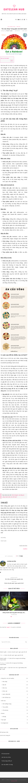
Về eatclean (15, 710)
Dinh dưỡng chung (15, 703)
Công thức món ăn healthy (14, 678)
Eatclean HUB (14, 780)
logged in (8, 627)
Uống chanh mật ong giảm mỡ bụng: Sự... (14, 612)
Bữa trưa (15, 687)
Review (14, 713)
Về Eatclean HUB (4, 732)
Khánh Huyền (9, 30)
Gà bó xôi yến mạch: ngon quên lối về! (17, 652)
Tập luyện (14, 719)
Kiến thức (14, 700)
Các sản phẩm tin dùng (7, 764)
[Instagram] (17, 19)
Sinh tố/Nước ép (15, 697)
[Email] (18, 19)
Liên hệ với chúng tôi (5, 735)
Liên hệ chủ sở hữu (6, 757)
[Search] (26, 19)
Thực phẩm (15, 707)
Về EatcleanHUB (5, 753)
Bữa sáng (15, 681)
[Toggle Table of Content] (10, 60)
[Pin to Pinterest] (20, 556)
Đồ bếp (15, 716)
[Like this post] (17, 556)
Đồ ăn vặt (15, 691)
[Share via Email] (21, 556)
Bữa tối (15, 684)
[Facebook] (15, 19)
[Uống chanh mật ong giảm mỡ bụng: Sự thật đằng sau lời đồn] (14, 601)
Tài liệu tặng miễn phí (6, 760)
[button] (1, 604)
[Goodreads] (20, 19)
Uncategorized (14, 723)
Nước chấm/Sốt (15, 694)
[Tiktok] (22, 19)
